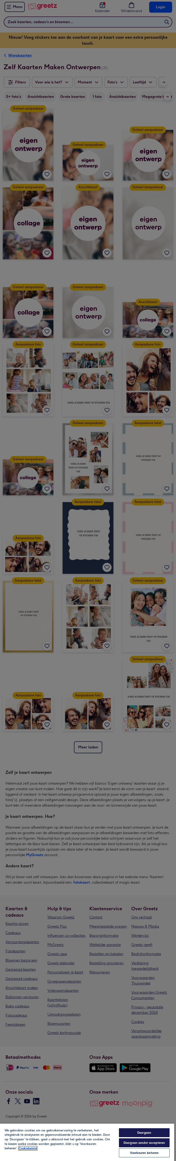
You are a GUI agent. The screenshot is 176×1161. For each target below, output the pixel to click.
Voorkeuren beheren (144, 1153)
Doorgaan (144, 1132)
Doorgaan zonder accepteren (144, 1142)
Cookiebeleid (28, 1148)
